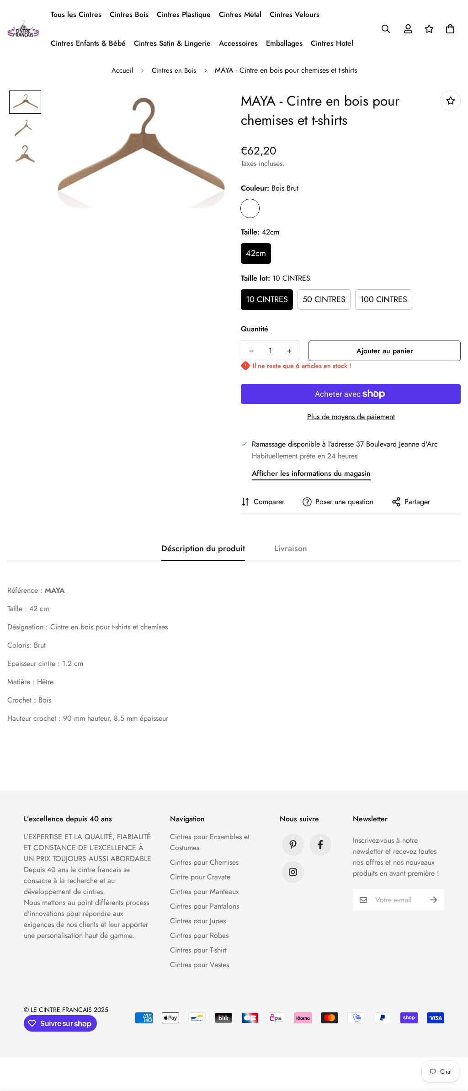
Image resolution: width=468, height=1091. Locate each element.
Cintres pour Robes (199, 935)
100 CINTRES (383, 299)
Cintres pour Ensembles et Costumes (210, 842)
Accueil (122, 70)
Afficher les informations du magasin (311, 473)
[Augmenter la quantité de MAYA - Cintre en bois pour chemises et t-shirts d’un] (289, 351)
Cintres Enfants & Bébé (88, 43)
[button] (448, 28)
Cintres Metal (240, 14)
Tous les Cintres (76, 14)
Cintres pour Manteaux (204, 891)
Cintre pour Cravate (200, 877)
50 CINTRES (324, 299)
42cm (256, 253)
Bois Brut (250, 208)
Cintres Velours (294, 14)
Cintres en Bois (174, 70)
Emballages (284, 43)
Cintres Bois (129, 14)
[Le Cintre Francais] (23, 29)
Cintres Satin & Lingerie (172, 43)
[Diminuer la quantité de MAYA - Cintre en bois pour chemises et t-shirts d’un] (251, 351)
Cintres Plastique (184, 14)
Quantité (254, 329)
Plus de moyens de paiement (351, 416)
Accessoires (238, 43)
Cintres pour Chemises (204, 862)
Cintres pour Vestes (199, 964)
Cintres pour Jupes (198, 920)
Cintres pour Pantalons (204, 906)
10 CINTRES (267, 299)
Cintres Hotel (332, 43)
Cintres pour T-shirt (198, 950)
